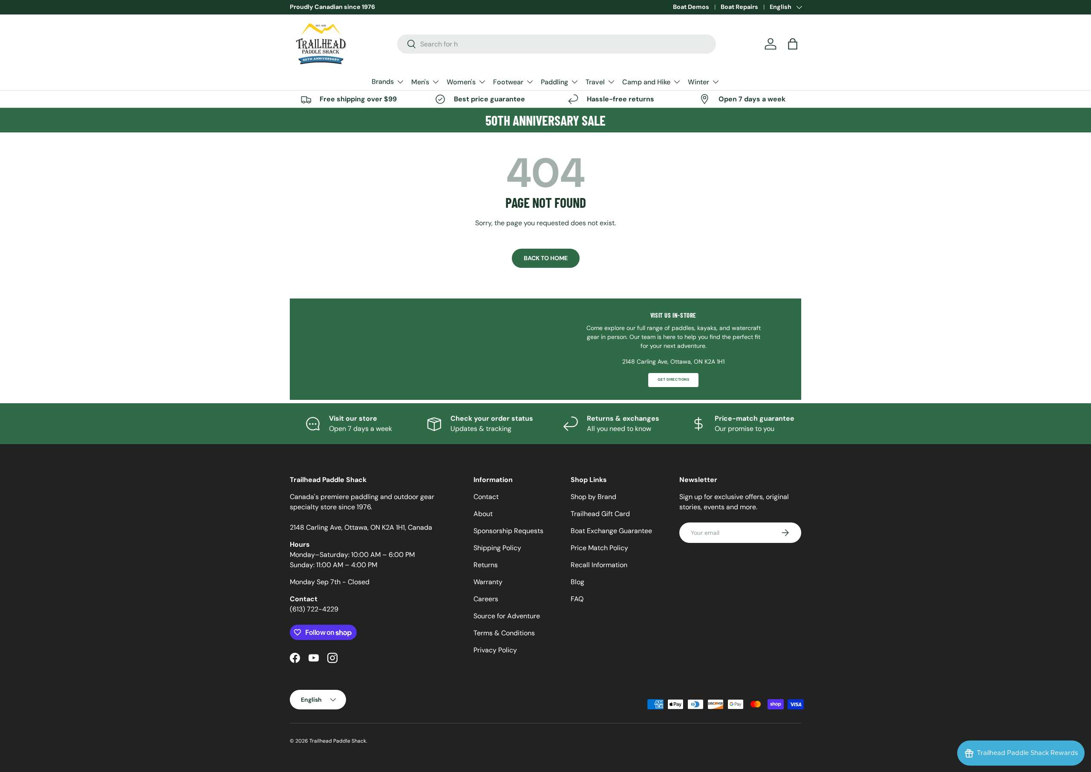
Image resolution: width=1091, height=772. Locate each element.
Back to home (546, 258)
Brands (383, 81)
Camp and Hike (646, 81)
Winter (698, 81)
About (483, 513)
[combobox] (556, 44)
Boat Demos (691, 7)
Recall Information (599, 564)
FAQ (577, 598)
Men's (420, 81)
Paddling (554, 81)
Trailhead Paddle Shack (337, 741)
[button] (792, 43)
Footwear (508, 81)
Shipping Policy (497, 547)
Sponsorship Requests (508, 530)
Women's (461, 81)
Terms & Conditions (504, 633)
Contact (486, 496)
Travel (595, 81)
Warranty (487, 581)
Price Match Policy (599, 547)
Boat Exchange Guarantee (611, 530)
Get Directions (673, 379)
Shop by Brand (593, 496)
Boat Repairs (739, 7)
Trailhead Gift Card (600, 513)
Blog (577, 581)
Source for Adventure (506, 615)
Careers (485, 598)
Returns (485, 564)
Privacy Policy (495, 650)
